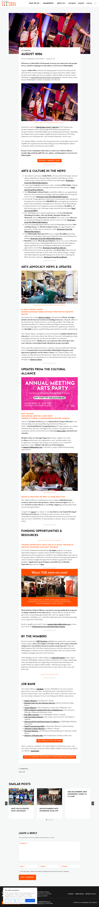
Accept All (30, 900)
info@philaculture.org (44, 901)
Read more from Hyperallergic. (54, 248)
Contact (71, 894)
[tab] (46, 819)
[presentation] (21, 796)
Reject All (20, 900)
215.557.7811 (40, 903)
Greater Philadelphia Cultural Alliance (34, 58)
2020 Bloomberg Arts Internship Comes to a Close (77, 794)
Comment (23, 843)
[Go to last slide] (6, 803)
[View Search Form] (95, 3)
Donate (81, 3)
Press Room (79, 894)
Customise (10, 900)
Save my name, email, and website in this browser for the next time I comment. (45, 871)
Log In (89, 4)
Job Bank (72, 4)
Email (43, 866)
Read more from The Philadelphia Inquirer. (52, 197)
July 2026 (23, 770)
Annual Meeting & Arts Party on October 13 (46, 77)
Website (65, 866)
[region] (20, 896)
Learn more (35, 751)
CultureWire (26, 50)
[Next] (92, 803)
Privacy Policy (90, 894)
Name (22, 866)
